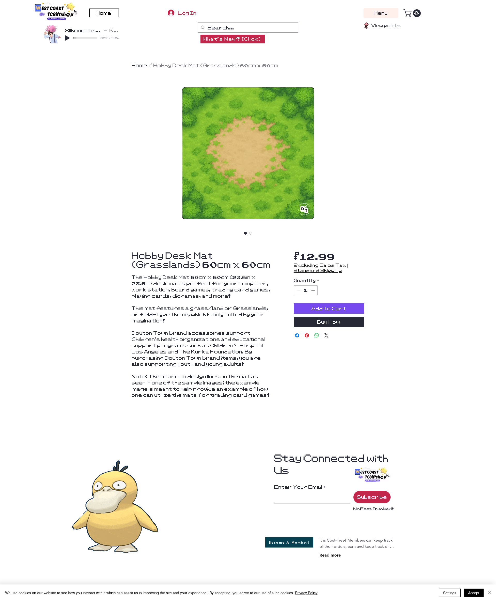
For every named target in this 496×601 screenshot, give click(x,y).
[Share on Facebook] (297, 335)
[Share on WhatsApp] (317, 335)
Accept (473, 592)
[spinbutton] (305, 290)
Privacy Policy (306, 592)
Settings (449, 592)
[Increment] (313, 290)
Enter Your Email (298, 487)
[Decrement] (298, 290)
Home (139, 65)
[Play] (67, 38)
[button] (413, 13)
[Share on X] (326, 335)
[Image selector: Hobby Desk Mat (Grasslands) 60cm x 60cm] (245, 233)
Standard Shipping (318, 270)
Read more (330, 555)
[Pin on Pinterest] (307, 335)
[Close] (490, 593)
